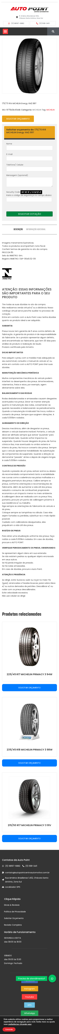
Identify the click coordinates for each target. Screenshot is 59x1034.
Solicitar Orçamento (18, 118)
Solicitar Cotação (29, 214)
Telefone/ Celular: (15, 165)
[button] (5, 31)
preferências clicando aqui (19, 1024)
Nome (9, 144)
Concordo (9, 1029)
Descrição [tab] (18, 229)
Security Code (29, 193)
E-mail (9, 154)
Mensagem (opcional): (17, 175)
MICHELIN (36, 109)
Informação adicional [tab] (36, 229)
